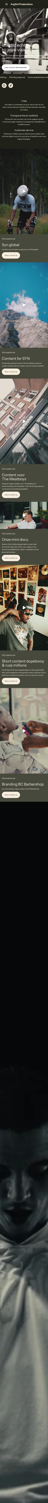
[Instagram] (4, 85)
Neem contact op (11, 255)
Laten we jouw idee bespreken (16, 67)
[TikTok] (10, 85)
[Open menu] (6, 4)
